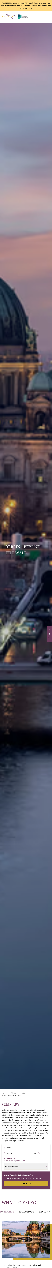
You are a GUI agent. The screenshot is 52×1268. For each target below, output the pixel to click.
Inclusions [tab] (26, 1211)
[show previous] (3, 1211)
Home (4, 1093)
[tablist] (26, 1211)
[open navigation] (47, 18)
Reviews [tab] (44, 1211)
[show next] (49, 1211)
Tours (13, 1093)
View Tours (26, 1183)
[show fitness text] (39, 1153)
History (23, 1093)
